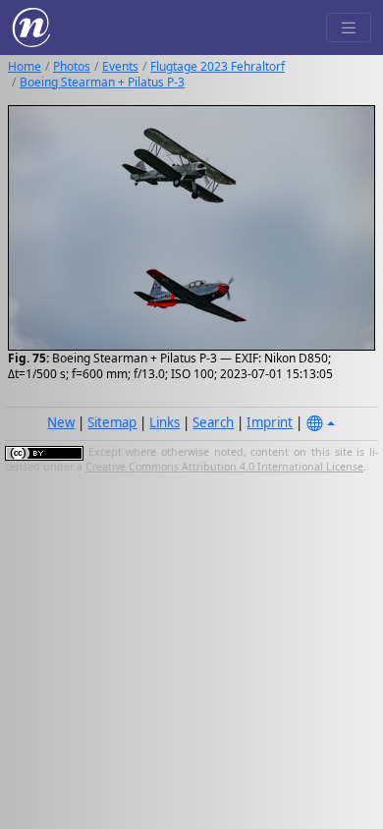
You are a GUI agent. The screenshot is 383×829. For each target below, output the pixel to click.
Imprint (269, 422)
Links (164, 422)
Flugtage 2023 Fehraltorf (217, 66)
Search (213, 422)
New (61, 422)
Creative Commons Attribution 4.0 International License (224, 466)
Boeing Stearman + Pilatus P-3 (102, 82)
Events (120, 66)
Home (24, 66)
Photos (71, 66)
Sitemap (112, 422)
